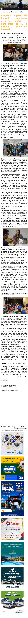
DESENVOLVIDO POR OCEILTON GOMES (9, 616)
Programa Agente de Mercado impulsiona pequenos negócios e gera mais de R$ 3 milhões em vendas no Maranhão (14, 22)
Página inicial (21, 426)
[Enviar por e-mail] (1, 380)
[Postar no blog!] (3, 380)
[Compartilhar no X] (5, 380)
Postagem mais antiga (20, 428)
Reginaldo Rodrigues (17, 33)
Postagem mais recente (8, 426)
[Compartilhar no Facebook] (7, 380)
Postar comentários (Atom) (14, 430)
